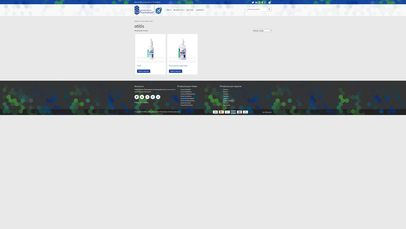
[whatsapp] (265, 2)
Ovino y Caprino (228, 100)
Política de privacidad (141, 102)
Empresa (200, 10)
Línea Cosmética (186, 96)
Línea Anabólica (186, 89)
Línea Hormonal (186, 103)
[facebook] (262, 2)
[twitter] (253, 2)
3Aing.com (268, 112)
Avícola (225, 89)
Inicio (169, 10)
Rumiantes (226, 105)
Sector (190, 10)
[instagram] (259, 2)
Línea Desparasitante (188, 100)
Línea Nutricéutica (187, 105)
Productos (178, 10)
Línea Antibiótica (186, 92)
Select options (144, 71)
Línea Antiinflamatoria (188, 94)
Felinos (225, 98)
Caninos (226, 94)
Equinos (226, 96)
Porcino (225, 103)
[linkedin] (256, 2)
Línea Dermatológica (187, 98)
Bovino (225, 92)
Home (136, 21)
